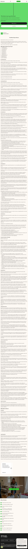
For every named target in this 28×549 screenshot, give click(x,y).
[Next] (11, 468)
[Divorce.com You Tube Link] (6, 536)
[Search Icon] (10, 1)
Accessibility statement (4, 540)
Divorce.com (14, 544)
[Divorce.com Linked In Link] (1, 536)
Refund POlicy (12, 540)
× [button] (26, 539)
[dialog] (21, 543)
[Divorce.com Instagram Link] (4, 536)
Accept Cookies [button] (22, 545)
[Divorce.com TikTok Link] (7, 536)
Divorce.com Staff (5, 33)
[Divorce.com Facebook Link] (3, 536)
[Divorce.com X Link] (2, 536)
